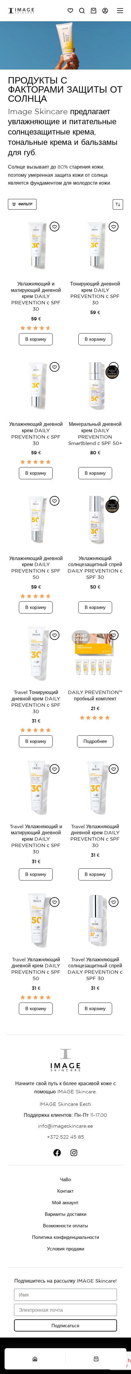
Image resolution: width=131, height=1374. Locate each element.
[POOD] (35, 1358)
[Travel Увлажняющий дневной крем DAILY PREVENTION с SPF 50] (36, 920)
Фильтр (25, 204)
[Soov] (70, 10)
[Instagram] (73, 1152)
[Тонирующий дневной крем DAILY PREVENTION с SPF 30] (95, 245)
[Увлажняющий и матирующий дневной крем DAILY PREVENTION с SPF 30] (36, 245)
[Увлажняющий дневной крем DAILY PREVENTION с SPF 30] (36, 385)
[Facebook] (57, 1152)
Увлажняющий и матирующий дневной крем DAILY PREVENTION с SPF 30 (36, 296)
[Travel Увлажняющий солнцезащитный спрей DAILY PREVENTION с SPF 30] (95, 920)
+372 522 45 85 (65, 1137)
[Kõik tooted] (120, 11)
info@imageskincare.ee (65, 1126)
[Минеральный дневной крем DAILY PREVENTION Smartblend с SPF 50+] (95, 385)
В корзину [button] (35, 339)
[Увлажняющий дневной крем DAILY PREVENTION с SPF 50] (36, 519)
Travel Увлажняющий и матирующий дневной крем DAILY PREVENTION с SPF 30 (36, 839)
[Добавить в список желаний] (54, 226)
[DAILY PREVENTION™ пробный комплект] (95, 654)
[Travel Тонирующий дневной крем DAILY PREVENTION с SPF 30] (36, 654)
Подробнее (95, 741)
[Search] (82, 10)
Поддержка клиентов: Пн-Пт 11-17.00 (65, 1115)
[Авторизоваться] (105, 10)
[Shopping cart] (93, 10)
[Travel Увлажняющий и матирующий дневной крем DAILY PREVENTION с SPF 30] (36, 787)
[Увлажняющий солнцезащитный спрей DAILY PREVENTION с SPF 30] (95, 519)
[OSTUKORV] (96, 1358)
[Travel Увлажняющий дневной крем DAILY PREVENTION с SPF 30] (95, 787)
